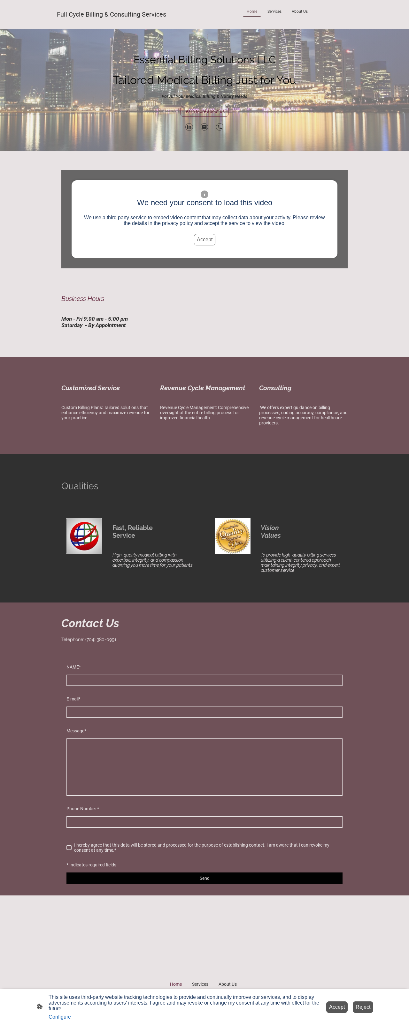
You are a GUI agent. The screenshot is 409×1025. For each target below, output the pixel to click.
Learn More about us (204, 111)
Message (76, 730)
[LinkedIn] (189, 127)
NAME (73, 667)
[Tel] (220, 127)
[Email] (204, 127)
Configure (60, 1017)
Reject (363, 1007)
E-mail (73, 698)
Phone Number (82, 808)
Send (205, 878)
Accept (204, 239)
